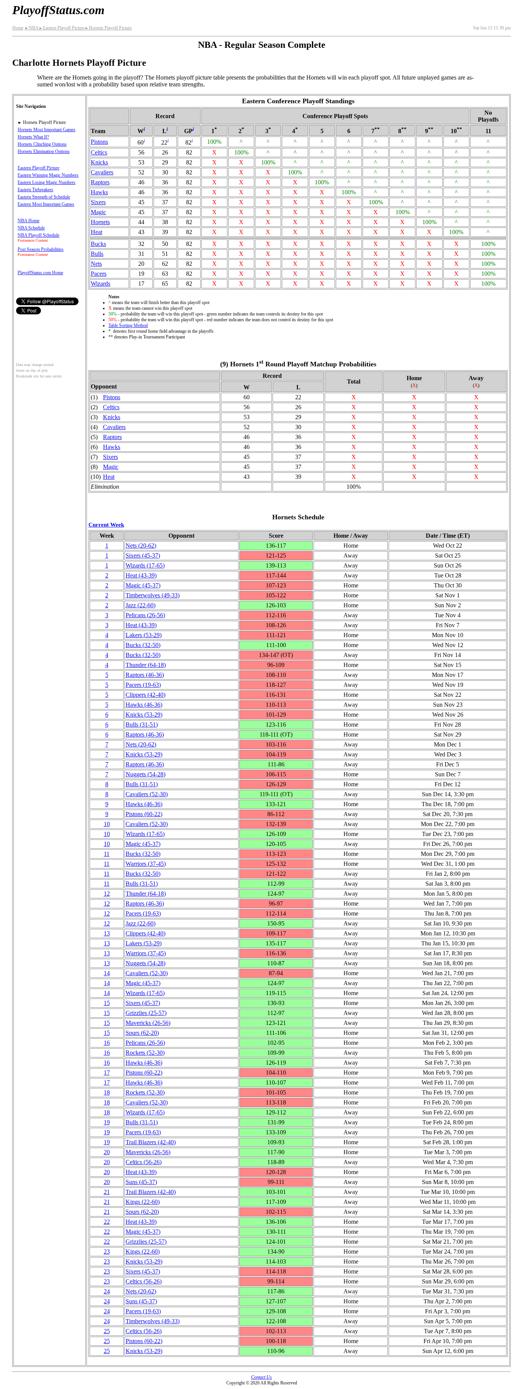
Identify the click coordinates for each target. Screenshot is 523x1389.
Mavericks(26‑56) (148, 1023)
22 (107, 1221)
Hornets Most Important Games (46, 129)
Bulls (97, 253)
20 (107, 1152)
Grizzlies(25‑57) (146, 1013)
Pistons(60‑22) (144, 814)
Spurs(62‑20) (142, 1033)
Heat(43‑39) (141, 575)
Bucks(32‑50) (143, 645)
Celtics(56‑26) (144, 1162)
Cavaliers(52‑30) (147, 794)
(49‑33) (153, 595)
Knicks (99, 162)
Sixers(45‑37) (143, 555)
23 (107, 1251)
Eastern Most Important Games (46, 204)
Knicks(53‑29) (144, 714)
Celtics (99, 152)
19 (107, 1122)
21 (107, 1192)
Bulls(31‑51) (142, 724)
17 (107, 1072)
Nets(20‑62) (141, 545)
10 (107, 824)
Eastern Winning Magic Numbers (48, 175)
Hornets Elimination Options (44, 151)
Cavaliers (102, 172)
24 (107, 1291)
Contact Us (261, 1377)
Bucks (98, 244)
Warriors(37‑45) (146, 863)
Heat (96, 232)
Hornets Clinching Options (42, 144)
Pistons (99, 141)
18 (107, 1092)
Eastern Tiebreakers (35, 189)
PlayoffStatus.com (58, 10)
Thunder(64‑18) (146, 665)
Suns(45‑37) (141, 1182)
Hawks (99, 192)
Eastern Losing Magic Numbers (46, 182)
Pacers (98, 273)
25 (107, 1331)
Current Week (106, 524)
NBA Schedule (31, 228)
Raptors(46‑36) (145, 675)
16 (107, 1042)
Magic (98, 212)
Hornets (100, 222)
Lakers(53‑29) (144, 635)
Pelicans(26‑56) (145, 615)
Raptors (100, 182)
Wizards (100, 283)
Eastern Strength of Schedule (44, 197)
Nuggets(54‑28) (145, 774)
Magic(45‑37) (143, 585)
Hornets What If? (33, 137)
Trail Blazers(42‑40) (151, 1142)
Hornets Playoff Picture (108, 28)
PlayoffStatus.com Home (40, 272)
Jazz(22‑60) (140, 605)
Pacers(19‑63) (143, 684)
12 (107, 893)
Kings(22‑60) (143, 1202)
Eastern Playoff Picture (62, 28)
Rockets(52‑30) (145, 1052)
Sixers (98, 202)
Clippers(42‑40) (145, 694)
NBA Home (28, 220)
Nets (96, 263)
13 (107, 933)
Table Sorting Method (128, 325)
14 (107, 973)
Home (17, 28)
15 (107, 1003)
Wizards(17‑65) (145, 565)
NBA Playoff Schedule (38, 235)
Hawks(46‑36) (144, 704)
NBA (32, 28)
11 (107, 854)
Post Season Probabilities (41, 249)
